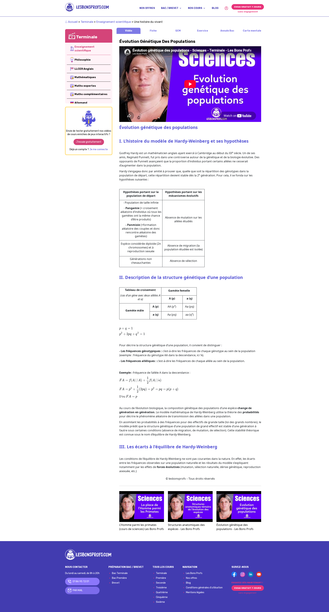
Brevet (116, 582)
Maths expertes (85, 85)
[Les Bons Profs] (87, 7)
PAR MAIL (78, 590)
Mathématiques (85, 77)
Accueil (71, 21)
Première (161, 578)
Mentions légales (195, 592)
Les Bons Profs (194, 573)
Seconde (161, 582)
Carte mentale (252, 30)
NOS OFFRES (147, 8)
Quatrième (162, 592)
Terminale (87, 21)
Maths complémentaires (91, 94)
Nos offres (191, 578)
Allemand (81, 102)
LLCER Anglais (84, 68)
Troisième (161, 587)
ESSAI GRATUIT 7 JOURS (247, 7)
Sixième (160, 602)
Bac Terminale (120, 573)
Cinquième (162, 597)
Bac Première (119, 578)
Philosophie (83, 59)
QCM (178, 30)
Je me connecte (98, 149)
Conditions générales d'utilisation (204, 587)
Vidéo (128, 30)
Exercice (202, 30)
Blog (188, 582)
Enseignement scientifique (113, 21)
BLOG (215, 8)
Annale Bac (227, 30)
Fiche (153, 30)
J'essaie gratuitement (88, 141)
